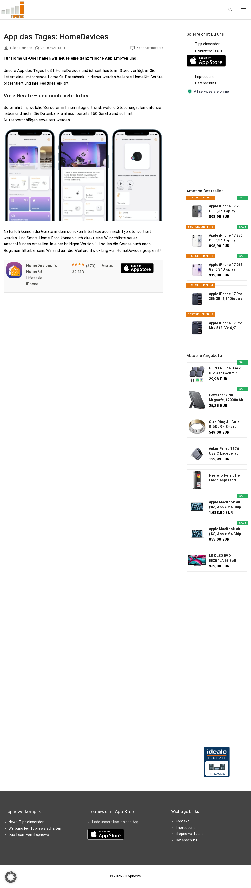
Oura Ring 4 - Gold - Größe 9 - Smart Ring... (225, 424)
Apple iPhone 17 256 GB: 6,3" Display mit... (226, 208)
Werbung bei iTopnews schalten (35, 828)
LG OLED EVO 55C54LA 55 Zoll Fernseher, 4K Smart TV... (226, 558)
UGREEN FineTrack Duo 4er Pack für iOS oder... (225, 371)
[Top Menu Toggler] (243, 9)
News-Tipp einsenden (26, 822)
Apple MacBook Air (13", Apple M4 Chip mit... (225, 531)
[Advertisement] (219, 141)
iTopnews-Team (208, 50)
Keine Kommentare (150, 48)
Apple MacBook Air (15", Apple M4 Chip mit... (225, 504)
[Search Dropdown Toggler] (230, 10)
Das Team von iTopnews (29, 835)
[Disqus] (83, 358)
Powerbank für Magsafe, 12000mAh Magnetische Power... (226, 397)
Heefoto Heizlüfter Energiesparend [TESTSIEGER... (225, 478)
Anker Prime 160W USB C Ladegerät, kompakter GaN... (224, 451)
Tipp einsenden (207, 44)
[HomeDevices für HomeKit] (14, 276)
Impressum (204, 77)
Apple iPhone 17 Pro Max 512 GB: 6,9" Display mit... (226, 325)
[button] (11, 877)
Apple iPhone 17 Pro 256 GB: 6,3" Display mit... (226, 296)
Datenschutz (206, 83)
